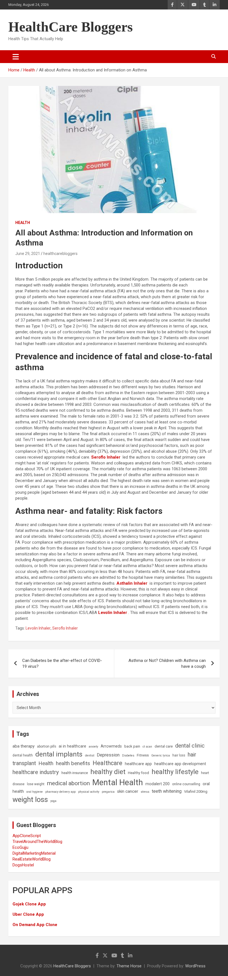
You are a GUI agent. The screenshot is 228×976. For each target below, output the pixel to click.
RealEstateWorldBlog (32, 859)
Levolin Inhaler (112, 612)
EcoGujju (20, 847)
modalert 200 (157, 784)
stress (145, 792)
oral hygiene (34, 792)
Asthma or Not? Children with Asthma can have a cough (167, 663)
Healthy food (138, 773)
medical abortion (68, 783)
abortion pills (46, 746)
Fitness (143, 755)
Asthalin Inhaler (132, 583)
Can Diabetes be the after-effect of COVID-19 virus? (62, 663)
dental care (164, 746)
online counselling (186, 784)
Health (22, 222)
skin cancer (127, 791)
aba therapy (23, 746)
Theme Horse (129, 965)
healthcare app (138, 763)
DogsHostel (23, 864)
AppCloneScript (27, 835)
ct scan (147, 746)
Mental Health (117, 782)
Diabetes (128, 755)
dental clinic (190, 745)
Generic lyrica (160, 755)
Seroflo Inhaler (65, 628)
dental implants (59, 754)
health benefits (73, 763)
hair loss (178, 755)
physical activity (88, 792)
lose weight (35, 784)
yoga (53, 801)
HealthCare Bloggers (70, 27)
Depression (108, 755)
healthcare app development (180, 763)
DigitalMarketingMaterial (34, 853)
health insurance (74, 773)
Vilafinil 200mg (195, 791)
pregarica (108, 792)
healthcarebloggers (60, 253)
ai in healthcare (72, 746)
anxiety (93, 746)
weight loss (30, 799)
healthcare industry (36, 772)
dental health (23, 755)
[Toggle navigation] (15, 56)
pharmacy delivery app (60, 792)
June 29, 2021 (27, 253)
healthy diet (107, 772)
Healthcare (107, 763)
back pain (132, 746)
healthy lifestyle (175, 772)
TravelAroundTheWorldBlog (37, 841)
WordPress (195, 965)
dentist (89, 755)
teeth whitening (167, 791)
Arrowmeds (111, 746)
